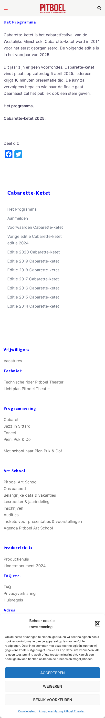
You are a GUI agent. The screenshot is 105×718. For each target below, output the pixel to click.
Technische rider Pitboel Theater (33, 382)
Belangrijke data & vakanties (30, 495)
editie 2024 (18, 242)
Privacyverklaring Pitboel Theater (61, 711)
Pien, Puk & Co (17, 439)
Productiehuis (16, 559)
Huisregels (13, 600)
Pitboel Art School (21, 481)
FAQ (7, 587)
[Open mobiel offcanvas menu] (6, 8)
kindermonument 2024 (25, 565)
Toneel (10, 432)
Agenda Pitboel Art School (28, 528)
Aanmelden (17, 218)
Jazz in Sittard (17, 426)
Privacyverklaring (20, 593)
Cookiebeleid (27, 711)
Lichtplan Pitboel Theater (27, 388)
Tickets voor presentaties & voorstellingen (43, 521)
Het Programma (22, 209)
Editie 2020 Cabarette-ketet (33, 252)
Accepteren (52, 672)
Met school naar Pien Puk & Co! (33, 450)
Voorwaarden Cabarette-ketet (35, 227)
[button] (97, 623)
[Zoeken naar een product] (99, 8)
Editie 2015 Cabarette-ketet (33, 297)
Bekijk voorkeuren (52, 699)
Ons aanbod (15, 488)
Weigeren (52, 686)
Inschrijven (13, 508)
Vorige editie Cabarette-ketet (34, 236)
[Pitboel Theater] (52, 7)
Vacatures (13, 360)
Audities (11, 514)
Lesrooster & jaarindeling (27, 501)
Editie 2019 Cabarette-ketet (33, 261)
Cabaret (11, 419)
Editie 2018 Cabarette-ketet (33, 269)
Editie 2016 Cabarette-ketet (33, 288)
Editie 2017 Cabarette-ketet (33, 278)
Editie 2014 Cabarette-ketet (33, 306)
